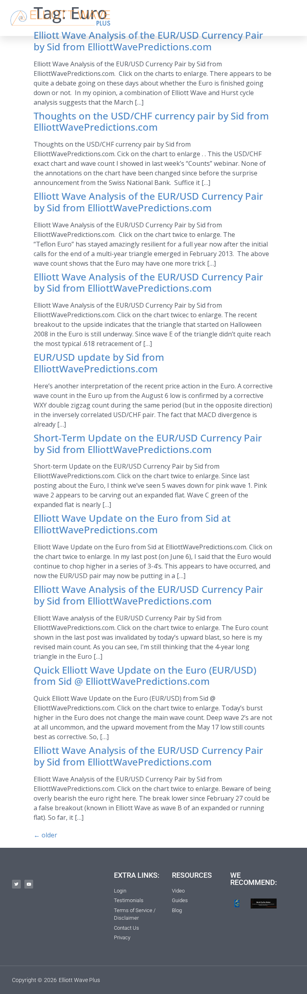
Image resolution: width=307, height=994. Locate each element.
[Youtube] (28, 884)
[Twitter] (16, 884)
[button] (219, 18)
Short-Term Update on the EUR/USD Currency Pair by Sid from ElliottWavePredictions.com (148, 443)
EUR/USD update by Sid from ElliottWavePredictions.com (99, 362)
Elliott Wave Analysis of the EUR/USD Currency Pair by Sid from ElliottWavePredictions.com (148, 40)
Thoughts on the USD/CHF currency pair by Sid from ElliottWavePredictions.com (151, 121)
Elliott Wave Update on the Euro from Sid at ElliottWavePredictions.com (132, 523)
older (45, 835)
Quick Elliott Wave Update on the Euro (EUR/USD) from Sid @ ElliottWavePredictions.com (145, 675)
